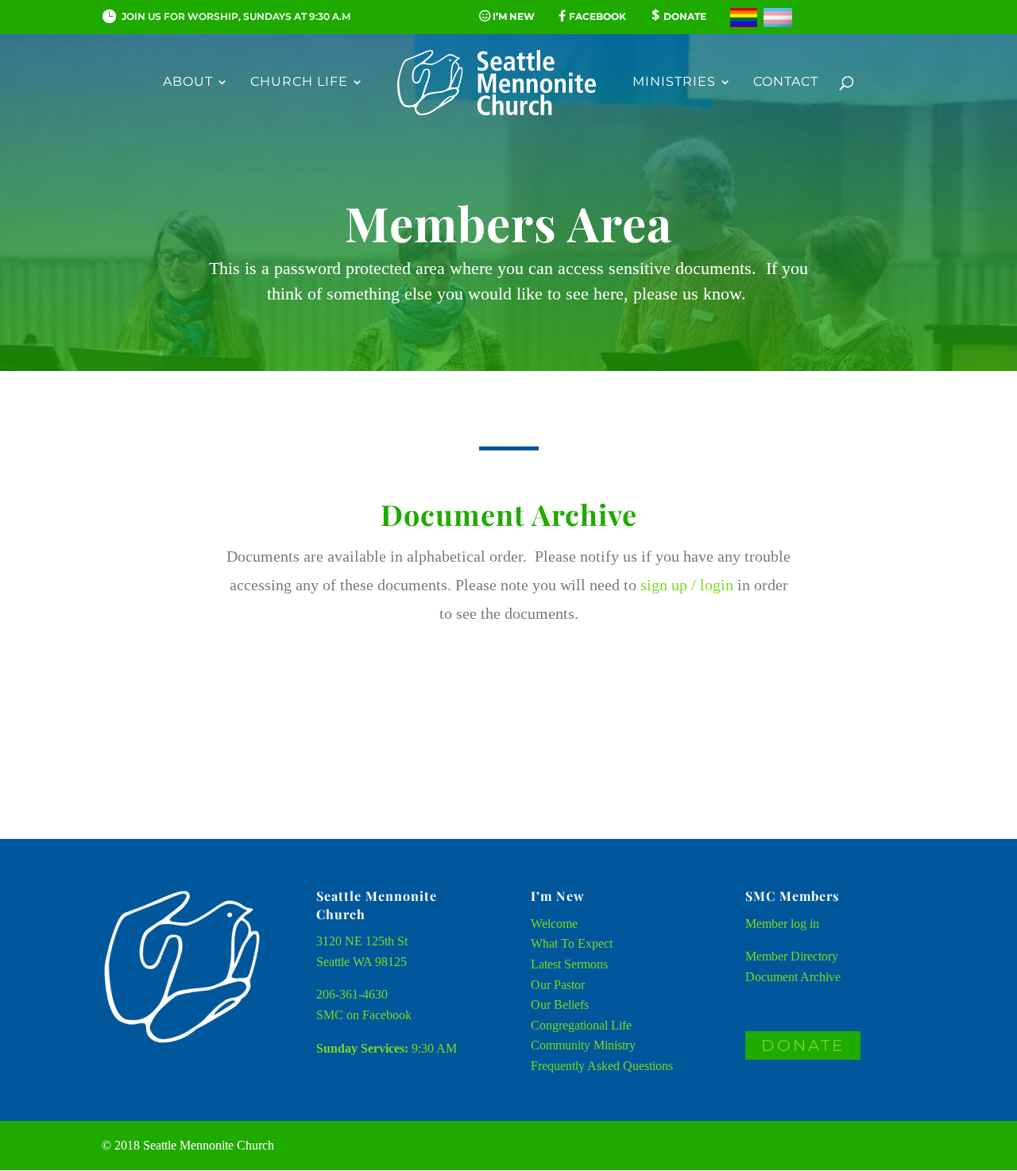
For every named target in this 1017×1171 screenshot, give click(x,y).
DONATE (803, 1045)
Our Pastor (558, 984)
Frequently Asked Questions (602, 1065)
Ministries (674, 82)
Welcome (554, 923)
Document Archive (793, 977)
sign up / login (686, 584)
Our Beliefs (560, 1004)
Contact (785, 82)
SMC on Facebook (364, 1015)
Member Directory (791, 956)
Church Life (299, 82)
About (188, 82)
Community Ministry (583, 1045)
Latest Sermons (569, 964)
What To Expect (572, 943)
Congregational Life (581, 1025)
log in (805, 923)
